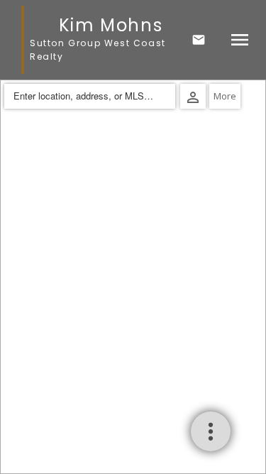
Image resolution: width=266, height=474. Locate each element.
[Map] (133, 276)
